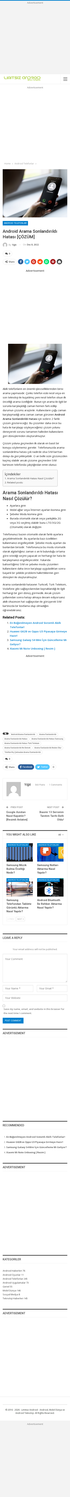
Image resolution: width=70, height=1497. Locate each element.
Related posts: (15, 482)
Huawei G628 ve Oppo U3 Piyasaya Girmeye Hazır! (34, 1142)
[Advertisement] (35, 39)
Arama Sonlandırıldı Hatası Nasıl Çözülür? (30, 478)
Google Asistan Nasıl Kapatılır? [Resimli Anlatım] (16, 816)
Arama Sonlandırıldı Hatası (15, 739)
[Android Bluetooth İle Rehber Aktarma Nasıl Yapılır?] (50, 887)
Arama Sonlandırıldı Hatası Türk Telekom (21, 743)
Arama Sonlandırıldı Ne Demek (17, 748)
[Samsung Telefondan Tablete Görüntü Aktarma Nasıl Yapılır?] (19, 887)
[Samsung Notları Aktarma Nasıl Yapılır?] (50, 852)
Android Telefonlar (15, 223)
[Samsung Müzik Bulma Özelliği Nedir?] (19, 852)
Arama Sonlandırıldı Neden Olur (47, 748)
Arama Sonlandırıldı (47, 734)
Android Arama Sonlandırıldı (23, 734)
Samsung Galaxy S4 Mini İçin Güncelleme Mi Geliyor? (36, 1147)
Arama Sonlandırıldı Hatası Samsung (47, 739)
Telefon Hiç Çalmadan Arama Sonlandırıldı (22, 752)
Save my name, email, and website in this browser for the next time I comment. (34, 1011)
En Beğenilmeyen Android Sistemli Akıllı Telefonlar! (35, 1136)
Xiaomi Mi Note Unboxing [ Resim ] (32, 648)
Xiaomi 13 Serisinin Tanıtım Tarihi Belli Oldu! (51, 816)
